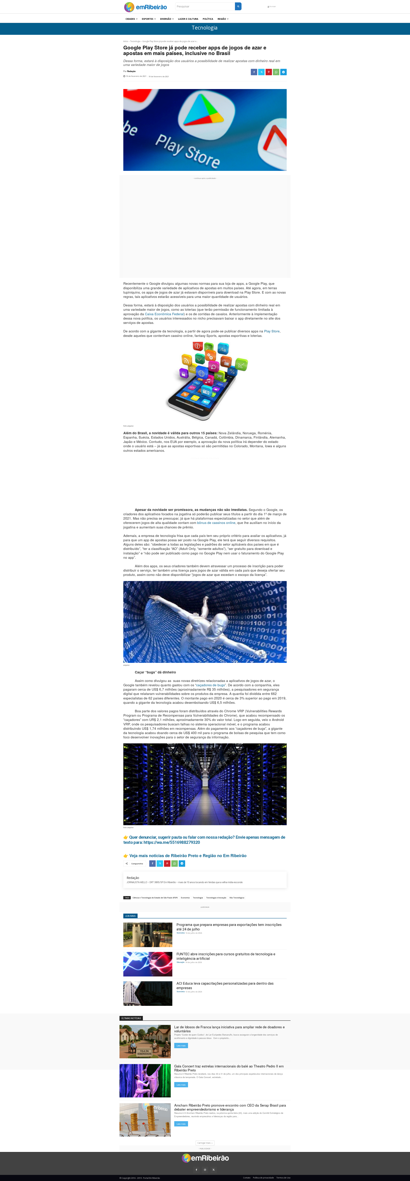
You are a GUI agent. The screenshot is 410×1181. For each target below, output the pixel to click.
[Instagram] (205, 1170)
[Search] (238, 6)
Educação (180, 962)
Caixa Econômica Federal (164, 313)
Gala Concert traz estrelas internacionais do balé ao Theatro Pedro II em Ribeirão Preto (229, 1068)
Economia (185, 897)
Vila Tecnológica (237, 897)
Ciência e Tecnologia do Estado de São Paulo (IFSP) (155, 897)
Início (125, 41)
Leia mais (181, 1045)
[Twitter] (261, 72)
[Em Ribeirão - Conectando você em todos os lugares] (145, 6)
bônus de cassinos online (216, 522)
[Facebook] (254, 72)
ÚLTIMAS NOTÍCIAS (131, 1018)
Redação (131, 71)
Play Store (272, 331)
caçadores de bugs (210, 684)
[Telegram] (283, 72)
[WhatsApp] (276, 72)
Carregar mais (203, 1143)
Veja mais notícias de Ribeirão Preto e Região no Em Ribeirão (187, 855)
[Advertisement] (205, 228)
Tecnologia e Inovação (216, 897)
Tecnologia (204, 28)
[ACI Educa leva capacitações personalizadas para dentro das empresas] (147, 993)
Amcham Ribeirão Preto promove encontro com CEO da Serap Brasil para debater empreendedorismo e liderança (230, 1107)
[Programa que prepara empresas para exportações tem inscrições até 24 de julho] (147, 935)
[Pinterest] (269, 72)
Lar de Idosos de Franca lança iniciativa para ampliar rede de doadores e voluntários (229, 1028)
